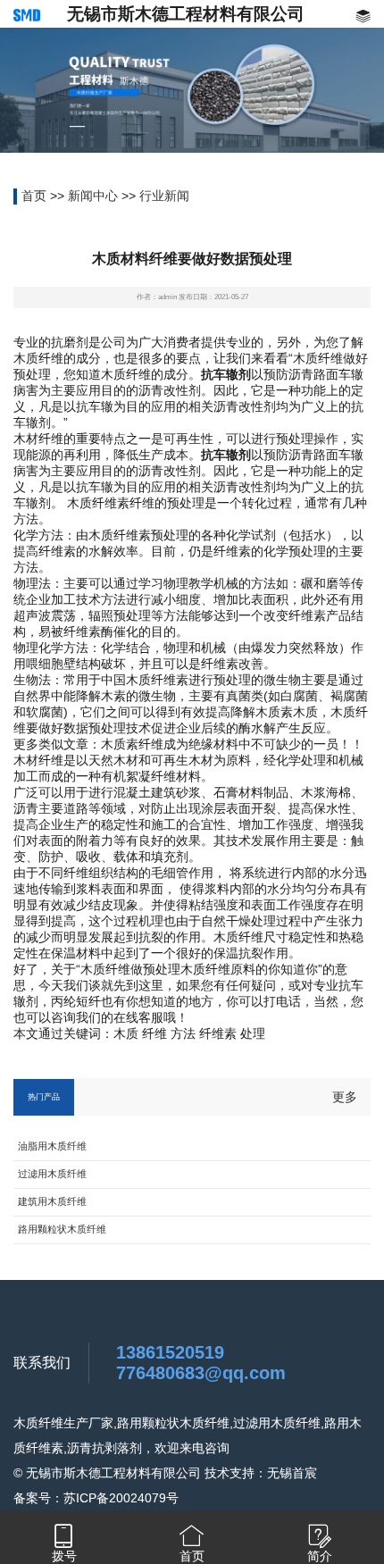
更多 (344, 1097)
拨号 (64, 1556)
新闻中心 (93, 195)
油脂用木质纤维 (52, 1146)
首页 (33, 195)
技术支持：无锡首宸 (261, 1473)
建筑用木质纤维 (52, 1201)
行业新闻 (164, 195)
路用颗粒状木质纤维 (62, 1229)
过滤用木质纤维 (52, 1173)
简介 (319, 1556)
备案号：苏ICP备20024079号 (96, 1498)
